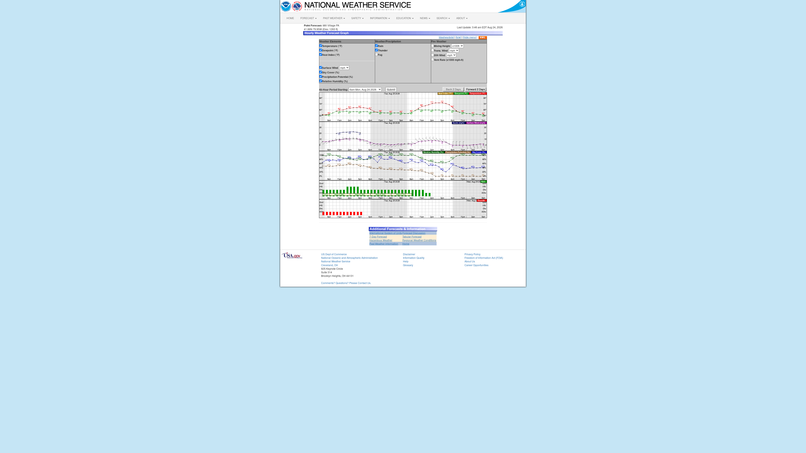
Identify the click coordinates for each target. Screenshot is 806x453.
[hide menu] (469, 37)
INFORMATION (379, 18)
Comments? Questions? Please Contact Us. (346, 283)
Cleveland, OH (329, 265)
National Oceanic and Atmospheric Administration (349, 257)
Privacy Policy (472, 254)
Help (405, 261)
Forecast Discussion (413, 233)
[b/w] (458, 37)
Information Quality (413, 257)
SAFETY (356, 18)
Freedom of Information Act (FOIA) (483, 257)
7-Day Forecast (378, 236)
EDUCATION (404, 18)
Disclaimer (409, 254)
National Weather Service (335, 261)
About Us (469, 261)
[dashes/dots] (446, 37)
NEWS (424, 18)
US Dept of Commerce (334, 254)
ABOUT (461, 18)
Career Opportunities (476, 265)
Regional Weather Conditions (419, 240)
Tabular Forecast (411, 236)
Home (405, 243)
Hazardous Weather (380, 240)
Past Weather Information (383, 243)
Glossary (408, 265)
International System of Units (385, 233)
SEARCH (442, 18)
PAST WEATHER (333, 18)
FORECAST (307, 18)
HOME (290, 18)
